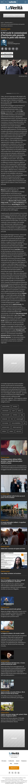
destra (19, 410)
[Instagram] (15, 773)
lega (22, 414)
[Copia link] (16, 48)
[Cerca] (6, 2)
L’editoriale (11, 761)
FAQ (11, 763)
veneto (11, 431)
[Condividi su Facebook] (2, 48)
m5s (12, 419)
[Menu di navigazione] (2, 2)
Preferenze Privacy (21, 781)
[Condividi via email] (13, 48)
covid (13, 410)
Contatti (16, 763)
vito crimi (18, 431)
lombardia (4, 419)
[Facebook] (9, 773)
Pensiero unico (8, 22)
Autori (17, 761)
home (2, 22)
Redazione (24, 761)
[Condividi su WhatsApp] (9, 48)
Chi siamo (4, 761)
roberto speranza (17, 427)
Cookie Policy (14, 781)
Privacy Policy (8, 781)
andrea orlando (5, 406)
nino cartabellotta (16, 423)
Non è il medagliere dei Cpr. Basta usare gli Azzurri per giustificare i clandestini (13, 580)
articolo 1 (15, 406)
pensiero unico (5, 427)
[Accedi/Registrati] (25, 2)
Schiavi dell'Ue (5, 712)
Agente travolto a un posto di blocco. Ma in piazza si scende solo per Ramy (13, 692)
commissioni (5, 410)
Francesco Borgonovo (14, 43)
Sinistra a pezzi (5, 571)
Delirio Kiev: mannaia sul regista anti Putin (13, 548)
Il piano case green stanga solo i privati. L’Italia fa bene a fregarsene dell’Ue (14, 715)
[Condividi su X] (5, 48)
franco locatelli (5, 414)
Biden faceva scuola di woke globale (11, 609)
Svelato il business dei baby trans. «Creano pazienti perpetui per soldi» (13, 663)
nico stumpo (5, 423)
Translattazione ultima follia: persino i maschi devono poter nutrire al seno (11, 461)
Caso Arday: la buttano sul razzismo (11, 573)
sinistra (4, 431)
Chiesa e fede (4, 520)
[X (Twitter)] (12, 773)
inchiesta (15, 414)
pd (24, 423)
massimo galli (19, 419)
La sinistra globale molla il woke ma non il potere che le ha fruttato (13, 496)
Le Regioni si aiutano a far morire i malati (12, 633)
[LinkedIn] (18, 773)
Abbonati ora (14, 767)
